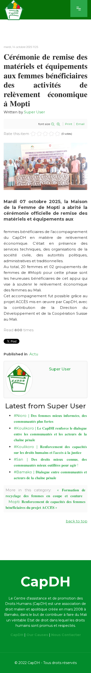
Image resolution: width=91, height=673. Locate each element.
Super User (34, 112)
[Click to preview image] (45, 166)
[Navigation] (78, 8)
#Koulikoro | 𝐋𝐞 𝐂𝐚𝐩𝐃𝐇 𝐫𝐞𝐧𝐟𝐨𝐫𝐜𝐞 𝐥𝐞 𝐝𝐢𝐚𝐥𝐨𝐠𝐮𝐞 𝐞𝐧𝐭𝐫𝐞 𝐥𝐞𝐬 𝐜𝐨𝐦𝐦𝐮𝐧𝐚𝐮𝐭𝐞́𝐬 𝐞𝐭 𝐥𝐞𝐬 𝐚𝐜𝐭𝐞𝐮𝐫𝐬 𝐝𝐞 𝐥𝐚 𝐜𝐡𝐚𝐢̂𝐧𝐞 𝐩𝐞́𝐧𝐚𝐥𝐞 (50, 434)
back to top (76, 521)
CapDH (16, 635)
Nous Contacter (66, 635)
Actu (33, 354)
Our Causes (37, 635)
